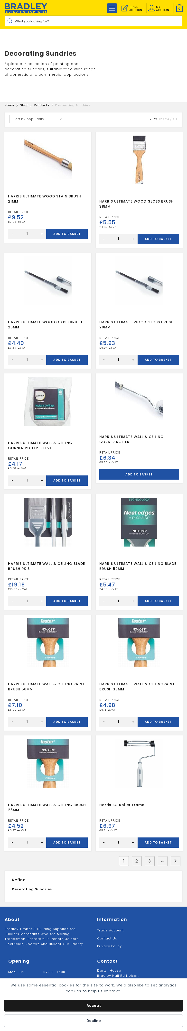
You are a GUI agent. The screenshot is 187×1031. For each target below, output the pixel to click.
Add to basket (67, 234)
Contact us (107, 938)
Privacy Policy (109, 946)
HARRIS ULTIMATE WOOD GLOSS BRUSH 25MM (45, 325)
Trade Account (110, 930)
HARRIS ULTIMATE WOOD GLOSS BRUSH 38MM (136, 204)
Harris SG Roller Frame (121, 804)
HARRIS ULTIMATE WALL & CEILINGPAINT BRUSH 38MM (137, 687)
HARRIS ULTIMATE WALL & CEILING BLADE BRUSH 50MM (137, 566)
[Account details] (151, 8)
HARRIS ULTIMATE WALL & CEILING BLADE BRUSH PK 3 (46, 566)
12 (160, 119)
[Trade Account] (124, 8)
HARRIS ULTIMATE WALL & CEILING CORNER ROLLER (131, 439)
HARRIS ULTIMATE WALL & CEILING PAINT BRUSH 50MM (46, 687)
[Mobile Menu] (112, 8)
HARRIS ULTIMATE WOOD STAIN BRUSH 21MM (44, 199)
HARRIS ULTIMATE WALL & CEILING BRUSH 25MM (47, 807)
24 (167, 119)
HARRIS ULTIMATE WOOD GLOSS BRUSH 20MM (136, 325)
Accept (93, 1005)
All (175, 119)
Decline (93, 1020)
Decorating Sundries (32, 889)
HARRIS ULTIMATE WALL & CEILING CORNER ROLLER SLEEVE (40, 445)
